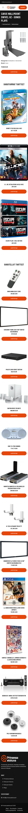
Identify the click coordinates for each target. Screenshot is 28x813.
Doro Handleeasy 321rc (14, 291)
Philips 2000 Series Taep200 (14, 369)
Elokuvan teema (8, 785)
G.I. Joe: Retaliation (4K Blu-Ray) (14, 184)
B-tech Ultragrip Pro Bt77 (14, 526)
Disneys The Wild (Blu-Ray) (14, 128)
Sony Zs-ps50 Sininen (14, 446)
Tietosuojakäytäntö (10, 810)
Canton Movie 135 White (14, 408)
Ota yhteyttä (13, 808)
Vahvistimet (15, 24)
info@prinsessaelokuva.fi (7, 2)
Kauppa (23, 7)
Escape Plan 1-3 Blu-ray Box (14, 241)
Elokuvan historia (8, 782)
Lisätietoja (14, 72)
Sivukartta (20, 810)
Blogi (5, 787)
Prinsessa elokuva (9, 779)
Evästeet (20, 808)
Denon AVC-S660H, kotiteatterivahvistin (14, 696)
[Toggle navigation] (3, 7)
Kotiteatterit (6, 24)
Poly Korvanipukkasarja (14, 733)
